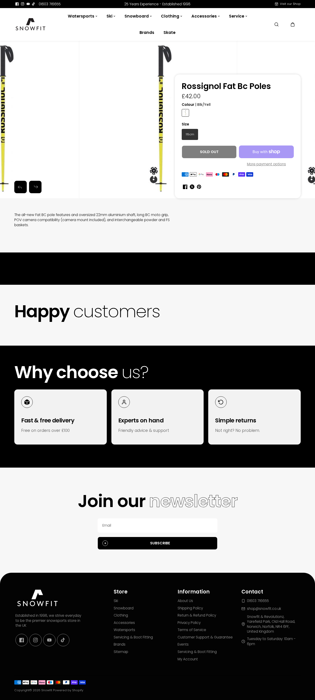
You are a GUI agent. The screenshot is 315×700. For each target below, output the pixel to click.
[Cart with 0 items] (292, 24)
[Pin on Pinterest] (199, 186)
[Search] (276, 24)
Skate (169, 32)
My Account (188, 659)
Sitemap (121, 651)
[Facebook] (17, 4)
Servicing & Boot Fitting (133, 637)
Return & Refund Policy (197, 615)
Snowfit (46, 690)
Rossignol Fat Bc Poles (226, 86)
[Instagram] (22, 4)
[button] (292, 24)
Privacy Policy (189, 622)
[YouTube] (28, 4)
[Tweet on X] (192, 186)
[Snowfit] (30, 24)
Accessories (204, 16)
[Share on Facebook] (185, 186)
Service (236, 16)
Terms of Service (192, 629)
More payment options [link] (266, 164)
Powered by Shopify (68, 690)
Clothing (170, 16)
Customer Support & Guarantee (205, 637)
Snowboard (137, 16)
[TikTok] (33, 4)
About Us (185, 600)
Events (183, 644)
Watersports (81, 16)
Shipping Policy (190, 608)
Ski (109, 16)
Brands (147, 32)
